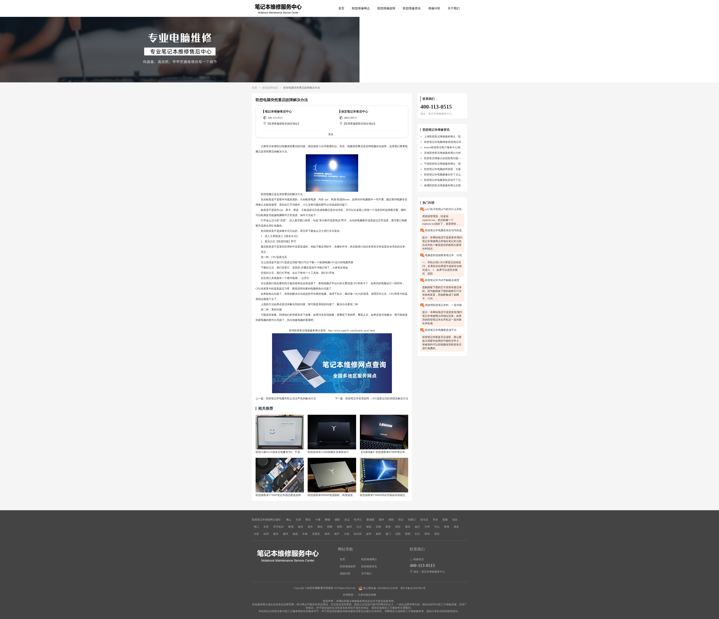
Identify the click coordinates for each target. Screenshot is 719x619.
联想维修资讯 (412, 8)
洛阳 (368, 526)
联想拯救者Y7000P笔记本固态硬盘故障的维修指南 (285, 495)
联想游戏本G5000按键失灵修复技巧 (328, 452)
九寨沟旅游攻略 (367, 594)
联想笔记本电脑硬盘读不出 (440, 330)
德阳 (337, 519)
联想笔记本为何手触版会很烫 (441, 280)
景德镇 (370, 519)
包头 (454, 519)
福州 (378, 533)
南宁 (336, 533)
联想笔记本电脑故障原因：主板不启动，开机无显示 (453, 169)
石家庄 (316, 533)
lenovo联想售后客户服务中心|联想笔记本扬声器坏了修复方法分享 (461, 147)
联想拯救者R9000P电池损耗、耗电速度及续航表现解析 (339, 495)
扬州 (349, 526)
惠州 (285, 533)
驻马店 (424, 519)
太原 (256, 533)
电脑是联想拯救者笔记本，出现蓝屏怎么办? (444, 255)
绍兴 (398, 526)
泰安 (388, 526)
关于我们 (454, 8)
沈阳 (398, 533)
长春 (305, 533)
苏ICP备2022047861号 (413, 588)
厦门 (388, 533)
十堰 (317, 519)
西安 (308, 519)
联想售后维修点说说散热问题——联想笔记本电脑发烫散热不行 (460, 158)
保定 (456, 526)
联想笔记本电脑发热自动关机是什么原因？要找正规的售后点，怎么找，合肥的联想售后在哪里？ (444, 230)
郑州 (427, 533)
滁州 (381, 519)
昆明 (407, 533)
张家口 (412, 519)
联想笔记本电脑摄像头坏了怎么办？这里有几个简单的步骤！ (459, 174)
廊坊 (320, 526)
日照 (378, 526)
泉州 (327, 533)
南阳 (391, 519)
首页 (341, 8)
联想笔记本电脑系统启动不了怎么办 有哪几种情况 (453, 180)
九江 (359, 526)
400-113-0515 (275, 117)
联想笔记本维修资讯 (436, 129)
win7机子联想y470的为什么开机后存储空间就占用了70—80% (444, 209)
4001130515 (350, 117)
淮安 (436, 533)
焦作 (310, 526)
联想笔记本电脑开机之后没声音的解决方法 (291, 398)
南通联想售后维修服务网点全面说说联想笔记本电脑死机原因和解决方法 (465, 185)
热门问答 (429, 202)
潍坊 (407, 526)
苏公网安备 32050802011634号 (380, 588)
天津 (298, 519)
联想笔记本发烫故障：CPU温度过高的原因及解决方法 (376, 398)
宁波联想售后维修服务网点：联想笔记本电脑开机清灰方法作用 (460, 163)
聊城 (327, 519)
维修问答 (434, 8)
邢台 (401, 519)
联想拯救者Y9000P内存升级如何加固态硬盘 (385, 495)
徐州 (266, 533)
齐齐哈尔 (278, 526)
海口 (256, 526)
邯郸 (329, 526)
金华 (368, 533)
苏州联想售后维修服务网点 (304, 330)
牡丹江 (358, 519)
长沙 (417, 533)
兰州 (427, 526)
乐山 (347, 519)
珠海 (446, 526)
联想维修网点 (361, 8)
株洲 (290, 526)
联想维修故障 (386, 8)
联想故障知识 (270, 87)
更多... (332, 134)
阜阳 (339, 526)
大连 (346, 533)
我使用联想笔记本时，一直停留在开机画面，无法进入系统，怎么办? (444, 305)
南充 (300, 526)
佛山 (288, 519)
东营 (266, 526)
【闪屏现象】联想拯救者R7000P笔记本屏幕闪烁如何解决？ (394, 452)
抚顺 (445, 519)
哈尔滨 (358, 533)
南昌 (295, 533)
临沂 (417, 526)
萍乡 (435, 519)
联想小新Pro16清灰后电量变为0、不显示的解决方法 (286, 452)
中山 (436, 526)
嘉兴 (275, 533)
